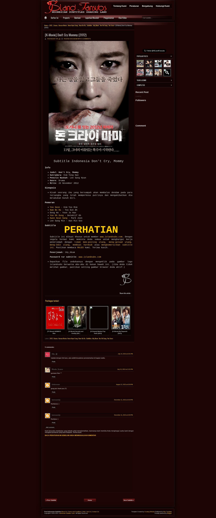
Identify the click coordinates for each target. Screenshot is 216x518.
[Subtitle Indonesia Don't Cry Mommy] (89, 154)
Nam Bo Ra (82, 25)
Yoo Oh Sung (104, 25)
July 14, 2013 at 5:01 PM (125, 354)
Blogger (169, 513)
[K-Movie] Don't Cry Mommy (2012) (65, 34)
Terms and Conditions (74, 511)
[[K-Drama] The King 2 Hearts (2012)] (167, 63)
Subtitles (89, 25)
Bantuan (77, 17)
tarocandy (56, 400)
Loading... (139, 96)
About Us (64, 511)
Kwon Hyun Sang (73, 25)
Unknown (56, 384)
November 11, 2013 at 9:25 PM (123, 415)
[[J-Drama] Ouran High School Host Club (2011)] (167, 72)
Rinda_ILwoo (57, 369)
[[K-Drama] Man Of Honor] (149, 72)
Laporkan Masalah (92, 17)
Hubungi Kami (163, 6)
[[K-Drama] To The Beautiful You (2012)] (140, 63)
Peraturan (134, 6)
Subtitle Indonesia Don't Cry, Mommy (89, 161)
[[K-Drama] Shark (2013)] (149, 63)
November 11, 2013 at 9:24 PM (123, 400)
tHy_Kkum (96, 25)
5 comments (86, 38)
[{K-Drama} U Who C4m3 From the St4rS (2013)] (158, 63)
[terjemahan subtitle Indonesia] (126, 280)
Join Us (88, 511)
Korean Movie (63, 25)
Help (83, 511)
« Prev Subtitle (51, 500)
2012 (50, 25)
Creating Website (149, 511)
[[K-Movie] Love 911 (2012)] (158, 72)
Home (46, 25)
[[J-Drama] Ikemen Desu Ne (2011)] (140, 72)
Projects (66, 17)
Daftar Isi (54, 17)
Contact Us (95, 511)
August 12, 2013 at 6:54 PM (124, 384)
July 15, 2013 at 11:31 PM (125, 369)
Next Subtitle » (129, 500)
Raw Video (122, 17)
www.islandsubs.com (111, 237)
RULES (80, 248)
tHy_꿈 (54, 354)
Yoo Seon (111, 25)
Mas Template (167, 511)
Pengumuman (109, 17)
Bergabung (147, 6)
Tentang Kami (119, 6)
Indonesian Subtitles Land (66, 513)
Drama (56, 25)
